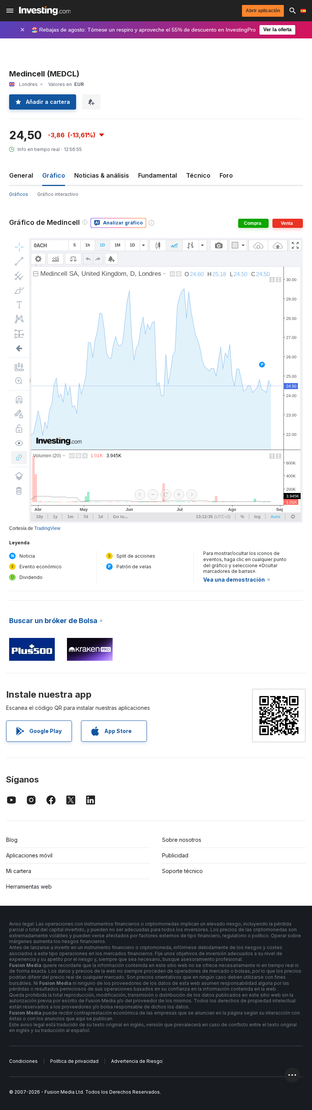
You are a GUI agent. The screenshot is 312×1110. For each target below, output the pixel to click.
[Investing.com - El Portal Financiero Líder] (44, 10)
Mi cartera (18, 871)
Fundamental (157, 175)
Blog (12, 839)
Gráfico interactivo (57, 194)
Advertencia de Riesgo (136, 1061)
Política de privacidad (74, 1061)
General (21, 175)
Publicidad (175, 855)
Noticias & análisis (101, 175)
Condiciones (23, 1061)
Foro (226, 175)
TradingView (47, 528)
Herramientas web (29, 886)
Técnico (198, 175)
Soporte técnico (182, 871)
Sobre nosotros (181, 839)
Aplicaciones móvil (29, 855)
